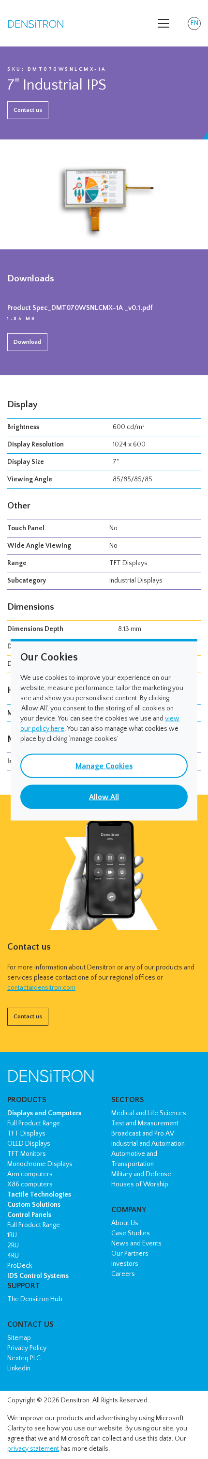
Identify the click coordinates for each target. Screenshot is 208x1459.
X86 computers (30, 1184)
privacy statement (33, 1449)
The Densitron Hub (34, 1299)
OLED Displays (28, 1144)
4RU (13, 1255)
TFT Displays (26, 1133)
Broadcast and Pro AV (142, 1133)
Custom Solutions (33, 1205)
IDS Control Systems (38, 1276)
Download (27, 341)
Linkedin (18, 1368)
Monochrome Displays (40, 1164)
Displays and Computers (44, 1113)
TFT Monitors (26, 1154)
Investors (124, 1264)
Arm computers (30, 1174)
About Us (124, 1223)
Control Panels (29, 1215)
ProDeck (19, 1266)
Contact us (28, 110)
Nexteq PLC (24, 1358)
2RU (13, 1245)
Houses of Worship (139, 1184)
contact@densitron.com (41, 988)
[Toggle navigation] (163, 23)
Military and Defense (141, 1174)
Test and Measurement (144, 1123)
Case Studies (130, 1233)
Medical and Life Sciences (148, 1113)
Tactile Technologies (39, 1194)
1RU (12, 1235)
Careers (123, 1274)
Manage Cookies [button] (104, 765)
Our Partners (130, 1254)
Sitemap (19, 1338)
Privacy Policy (26, 1348)
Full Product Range (33, 1123)
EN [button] (196, 24)
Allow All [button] (104, 796)
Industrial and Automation (148, 1144)
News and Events (136, 1243)
